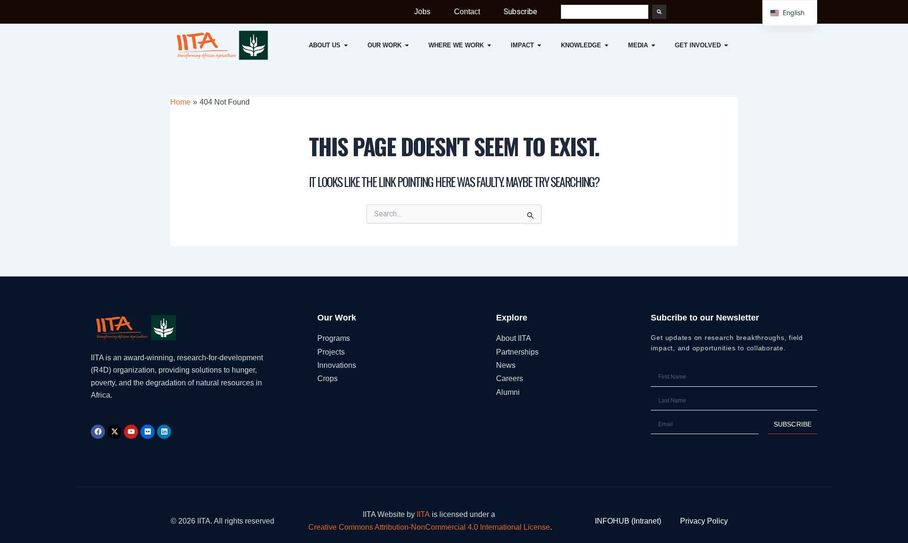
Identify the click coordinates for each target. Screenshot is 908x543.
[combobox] (604, 12)
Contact (467, 12)
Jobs (422, 12)
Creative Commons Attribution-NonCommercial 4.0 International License (429, 527)
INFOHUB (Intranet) (628, 521)
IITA (423, 514)
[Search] (659, 12)
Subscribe (520, 11)
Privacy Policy (704, 521)
